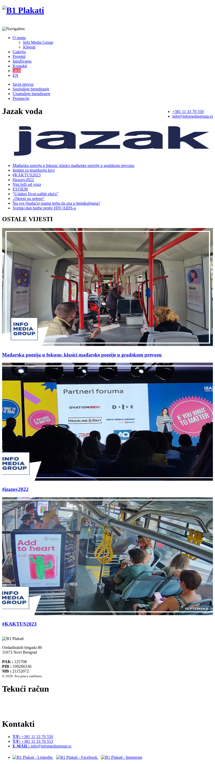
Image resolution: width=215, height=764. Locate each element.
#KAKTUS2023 (27, 175)
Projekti (19, 56)
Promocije (21, 98)
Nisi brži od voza (27, 184)
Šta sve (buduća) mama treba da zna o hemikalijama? (56, 203)
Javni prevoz (23, 84)
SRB (17, 70)
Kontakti (20, 66)
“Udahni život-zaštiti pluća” (35, 194)
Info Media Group (38, 42)
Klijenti (29, 47)
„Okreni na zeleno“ (29, 198)
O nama (19, 37)
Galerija (19, 52)
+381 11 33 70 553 (33, 741)
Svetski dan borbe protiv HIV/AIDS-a (44, 208)
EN (15, 75)
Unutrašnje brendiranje (31, 93)
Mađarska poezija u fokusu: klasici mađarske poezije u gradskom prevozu (73, 165)
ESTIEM (20, 189)
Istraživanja (22, 61)
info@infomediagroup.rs (192, 116)
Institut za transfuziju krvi (34, 170)
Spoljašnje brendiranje (31, 89)
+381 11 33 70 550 (188, 111)
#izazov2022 (23, 179)
